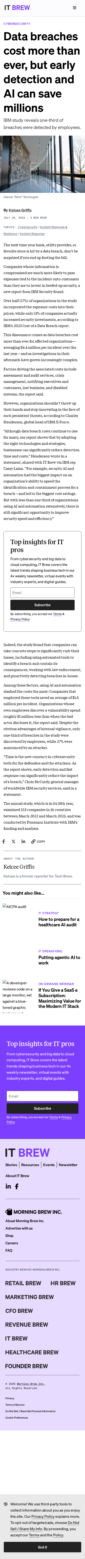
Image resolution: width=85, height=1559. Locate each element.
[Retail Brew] (23, 1283)
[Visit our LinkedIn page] (8, 1186)
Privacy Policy (43, 1516)
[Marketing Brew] (29, 1297)
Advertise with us (19, 1228)
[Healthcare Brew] (32, 1352)
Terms (34, 1534)
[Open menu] (74, 7)
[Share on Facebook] (3, 841)
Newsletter (68, 1164)
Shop (9, 1235)
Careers (11, 1243)
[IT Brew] (16, 1338)
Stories (11, 1164)
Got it (42, 1546)
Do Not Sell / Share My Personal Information (30, 1411)
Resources (30, 1164)
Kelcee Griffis (20, 209)
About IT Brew (17, 1175)
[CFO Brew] (19, 1311)
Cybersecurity (27, 227)
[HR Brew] (63, 1283)
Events (49, 1164)
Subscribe (42, 604)
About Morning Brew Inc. (24, 1220)
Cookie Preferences (16, 1417)
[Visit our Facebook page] (17, 1186)
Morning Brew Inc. (31, 1383)
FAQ (8, 1250)
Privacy (9, 1398)
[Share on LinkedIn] (23, 841)
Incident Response (32, 233)
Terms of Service (15, 1404)
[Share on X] (13, 841)
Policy (58, 1534)
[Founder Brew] (26, 1366)
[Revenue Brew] (26, 1325)
